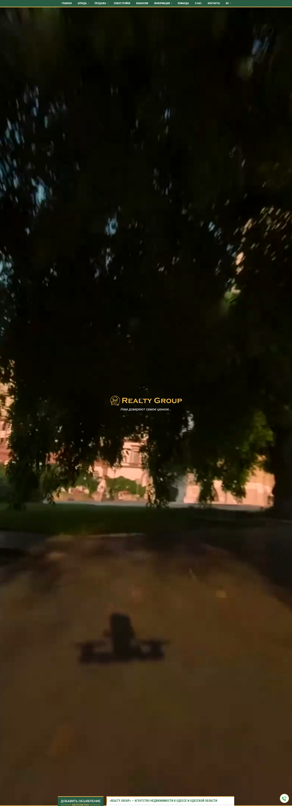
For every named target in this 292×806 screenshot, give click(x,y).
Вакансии (142, 3)
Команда (183, 3)
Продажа (100, 3)
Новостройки (122, 3)
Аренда (82, 3)
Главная (67, 3)
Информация (162, 3)
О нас (198, 3)
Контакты (214, 3)
